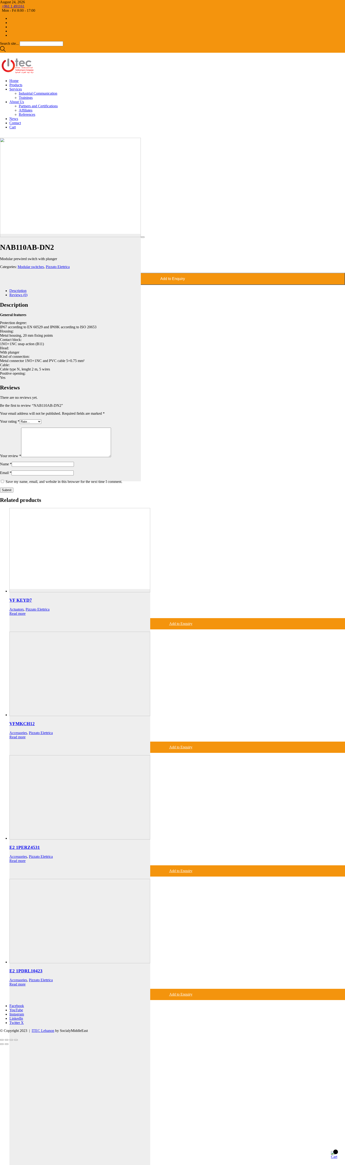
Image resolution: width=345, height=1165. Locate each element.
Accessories (18, 733)
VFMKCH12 (22, 723)
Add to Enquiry (172, 279)
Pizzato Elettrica (58, 267)
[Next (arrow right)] (6, 1044)
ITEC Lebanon (43, 1031)
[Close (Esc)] (16, 1040)
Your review (10, 456)
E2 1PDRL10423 (25, 970)
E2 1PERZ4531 (24, 847)
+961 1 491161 (13, 6)
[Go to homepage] (17, 73)
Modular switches (31, 267)
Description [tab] (18, 291)
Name (6, 464)
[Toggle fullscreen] (6, 1040)
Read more (17, 614)
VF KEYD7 (20, 600)
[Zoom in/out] (2, 1040)
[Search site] (3, 50)
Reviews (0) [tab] (18, 295)
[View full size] (143, 237)
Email (6, 473)
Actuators (16, 609)
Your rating (9, 421)
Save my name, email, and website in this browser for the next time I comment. (64, 482)
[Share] (11, 1040)
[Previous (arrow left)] (2, 1044)
